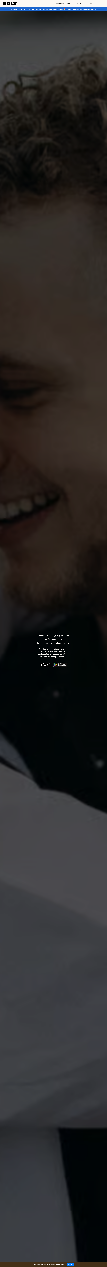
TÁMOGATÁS (100, 3)
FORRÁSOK (77, 3)
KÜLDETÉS (60, 3)
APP (68, 3)
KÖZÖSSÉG (88, 3)
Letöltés (70, 1264)
